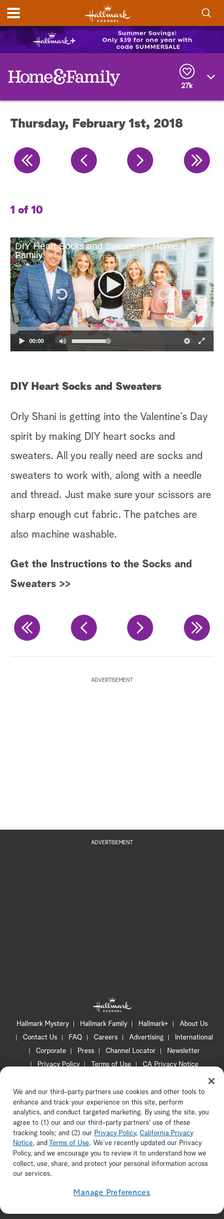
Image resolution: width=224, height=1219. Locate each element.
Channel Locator (131, 1051)
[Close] (211, 1081)
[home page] (107, 13)
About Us (194, 1024)
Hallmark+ (153, 1024)
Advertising (146, 1037)
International (194, 1037)
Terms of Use (111, 1064)
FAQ (75, 1037)
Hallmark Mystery (43, 1024)
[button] (61, 295)
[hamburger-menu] (13, 13)
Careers (106, 1037)
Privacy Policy (59, 1064)
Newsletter (183, 1051)
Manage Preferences (112, 1193)
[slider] (112, 329)
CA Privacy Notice (170, 1064)
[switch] (62, 341)
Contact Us (40, 1037)
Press (86, 1051)
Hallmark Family (103, 1024)
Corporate (51, 1051)
